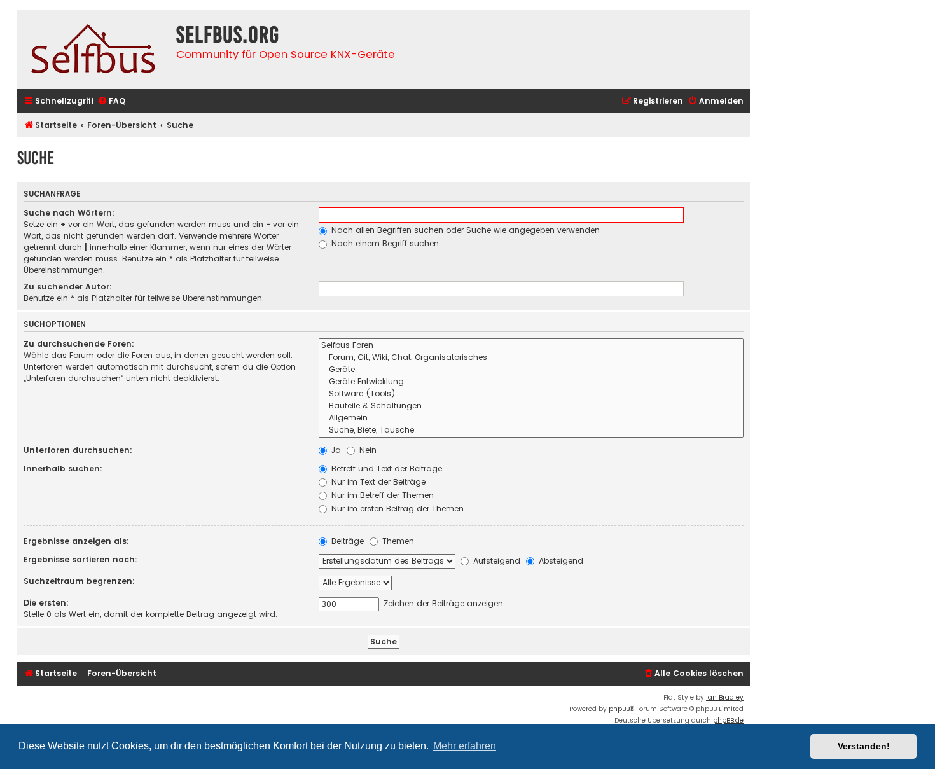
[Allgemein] (531, 418)
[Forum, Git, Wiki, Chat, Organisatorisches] (531, 358)
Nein (367, 450)
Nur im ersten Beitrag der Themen (396, 508)
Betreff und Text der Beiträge (385, 468)
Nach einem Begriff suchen (384, 243)
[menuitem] (111, 101)
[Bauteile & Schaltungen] (531, 406)
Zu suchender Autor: (68, 286)
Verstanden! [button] (864, 746)
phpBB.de (728, 720)
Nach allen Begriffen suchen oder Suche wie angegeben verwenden (464, 230)
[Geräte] (531, 370)
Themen (397, 541)
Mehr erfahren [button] (464, 745)
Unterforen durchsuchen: (78, 450)
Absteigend (559, 560)
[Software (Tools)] (531, 394)
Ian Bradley (725, 697)
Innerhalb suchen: (63, 468)
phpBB (619, 709)
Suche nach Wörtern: (69, 212)
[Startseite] (93, 49)
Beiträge (346, 541)
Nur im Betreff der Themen (381, 495)
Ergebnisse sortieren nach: (80, 559)
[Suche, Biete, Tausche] (531, 430)
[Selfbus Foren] (531, 346)
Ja (335, 450)
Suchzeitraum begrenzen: (79, 581)
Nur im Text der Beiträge (377, 481)
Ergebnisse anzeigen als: (76, 541)
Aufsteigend (495, 560)
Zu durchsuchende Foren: (79, 343)
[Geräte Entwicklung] (531, 382)
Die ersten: (46, 602)
